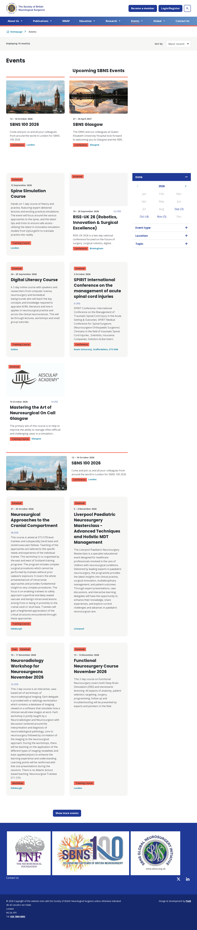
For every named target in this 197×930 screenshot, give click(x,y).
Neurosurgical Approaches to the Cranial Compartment (34, 520)
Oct (144, 216)
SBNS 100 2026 (24, 124)
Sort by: (159, 43)
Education (85, 21)
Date (138, 177)
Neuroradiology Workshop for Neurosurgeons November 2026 (27, 669)
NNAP (66, 21)
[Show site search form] (187, 8)
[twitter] (178, 879)
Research (111, 21)
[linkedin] (188, 879)
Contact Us (182, 21)
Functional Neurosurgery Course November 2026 (96, 666)
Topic (139, 244)
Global (157, 21)
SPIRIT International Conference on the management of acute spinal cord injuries (97, 288)
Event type (143, 228)
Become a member (142, 8)
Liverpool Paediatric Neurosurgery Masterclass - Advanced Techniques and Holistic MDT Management (97, 528)
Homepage (16, 31)
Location (141, 236)
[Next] (186, 186)
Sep (179, 209)
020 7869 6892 (17, 916)
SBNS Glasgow (88, 124)
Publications (40, 21)
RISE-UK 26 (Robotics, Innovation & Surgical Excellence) (95, 222)
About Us (13, 21)
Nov (161, 216)
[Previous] (137, 186)
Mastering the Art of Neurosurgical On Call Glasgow (32, 413)
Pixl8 (188, 901)
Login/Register (170, 8)
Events (135, 21)
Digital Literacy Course (34, 280)
